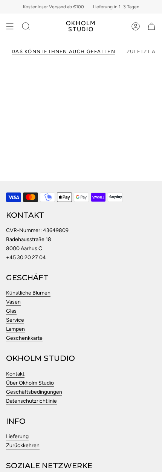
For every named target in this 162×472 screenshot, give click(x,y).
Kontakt (15, 374)
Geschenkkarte (24, 338)
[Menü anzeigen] (9, 26)
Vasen (13, 302)
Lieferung (17, 436)
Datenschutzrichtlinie (31, 401)
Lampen (15, 329)
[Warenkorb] (151, 26)
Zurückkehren (23, 445)
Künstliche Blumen (28, 293)
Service (15, 320)
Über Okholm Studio (30, 383)
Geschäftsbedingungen (34, 392)
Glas (11, 311)
